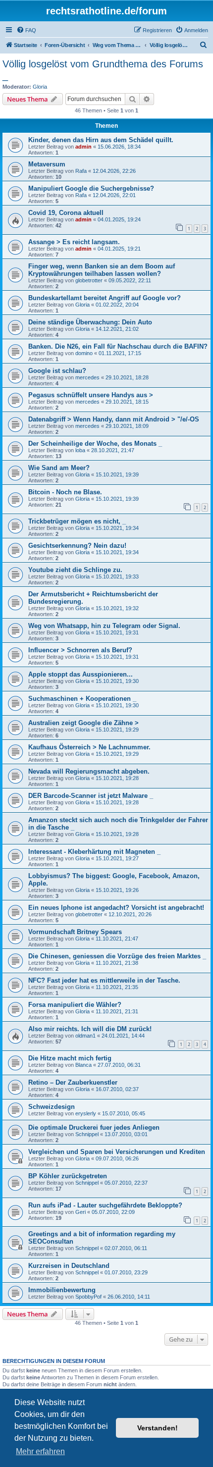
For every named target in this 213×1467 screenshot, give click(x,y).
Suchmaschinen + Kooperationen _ (82, 698)
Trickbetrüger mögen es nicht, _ (77, 521)
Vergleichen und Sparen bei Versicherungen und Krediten (116, 1151)
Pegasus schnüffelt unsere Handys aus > (90, 395)
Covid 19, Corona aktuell (66, 212)
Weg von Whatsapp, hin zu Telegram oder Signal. (104, 625)
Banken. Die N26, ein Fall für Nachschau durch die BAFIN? (118, 346)
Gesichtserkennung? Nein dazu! (77, 545)
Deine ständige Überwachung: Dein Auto (90, 322)
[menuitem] (26, 30)
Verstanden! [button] (157, 1428)
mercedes (87, 377)
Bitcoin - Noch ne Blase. (65, 492)
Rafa (81, 171)
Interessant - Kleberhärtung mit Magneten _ (94, 851)
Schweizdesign (51, 1106)
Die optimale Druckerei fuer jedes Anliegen (94, 1127)
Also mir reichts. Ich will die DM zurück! (90, 1029)
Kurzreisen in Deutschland (68, 1265)
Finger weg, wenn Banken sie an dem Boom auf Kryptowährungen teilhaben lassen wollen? (101, 269)
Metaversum (46, 164)
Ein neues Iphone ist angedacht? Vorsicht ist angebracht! (116, 907)
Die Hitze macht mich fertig (69, 1058)
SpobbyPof (88, 1297)
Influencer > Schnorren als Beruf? (80, 650)
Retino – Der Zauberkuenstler (72, 1082)
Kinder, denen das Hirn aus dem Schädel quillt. (100, 140)
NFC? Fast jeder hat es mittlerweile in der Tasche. (104, 980)
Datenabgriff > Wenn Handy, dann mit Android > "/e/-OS (113, 419)
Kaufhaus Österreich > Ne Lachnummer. (89, 747)
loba (80, 450)
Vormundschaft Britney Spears (75, 932)
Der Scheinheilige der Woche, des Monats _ (95, 443)
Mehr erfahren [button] (40, 1451)
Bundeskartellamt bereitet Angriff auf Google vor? (104, 298)
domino (84, 353)
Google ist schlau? (57, 370)
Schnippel (87, 1134)
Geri (80, 1212)
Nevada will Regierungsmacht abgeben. (89, 771)
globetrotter (89, 280)
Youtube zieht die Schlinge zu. (75, 570)
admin (83, 147)
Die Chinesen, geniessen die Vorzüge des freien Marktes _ (117, 956)
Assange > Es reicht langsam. (74, 242)
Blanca (83, 1065)
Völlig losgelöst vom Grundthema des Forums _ (102, 69)
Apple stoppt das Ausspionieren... (80, 674)
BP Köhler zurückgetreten (67, 1176)
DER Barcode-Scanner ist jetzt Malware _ (90, 795)
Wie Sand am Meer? (59, 468)
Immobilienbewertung (62, 1290)
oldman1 (85, 1036)
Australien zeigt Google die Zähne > (83, 723)
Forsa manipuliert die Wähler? (74, 1004)
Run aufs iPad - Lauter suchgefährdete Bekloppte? (105, 1205)
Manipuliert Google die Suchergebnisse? (91, 188)
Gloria (40, 87)
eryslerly (85, 1113)
